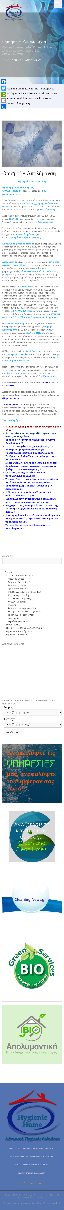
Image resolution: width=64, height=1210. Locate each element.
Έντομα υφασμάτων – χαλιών (24, 611)
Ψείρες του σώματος (19, 598)
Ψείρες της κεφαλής (19, 595)
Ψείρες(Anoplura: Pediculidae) (24, 591)
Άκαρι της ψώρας (17, 585)
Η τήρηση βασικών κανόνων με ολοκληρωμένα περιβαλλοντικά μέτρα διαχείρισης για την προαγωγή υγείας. (33, 518)
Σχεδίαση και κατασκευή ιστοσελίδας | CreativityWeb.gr (32, 1203)
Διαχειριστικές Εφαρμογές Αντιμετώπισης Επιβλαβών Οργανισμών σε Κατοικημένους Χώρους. (31, 508)
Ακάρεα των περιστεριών (22, 608)
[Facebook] (4, 82)
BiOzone (10, 98)
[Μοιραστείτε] (4, 107)
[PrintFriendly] (4, 94)
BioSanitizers (49, 93)
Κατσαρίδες (14, 618)
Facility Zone (43, 98)
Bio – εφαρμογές (44, 88)
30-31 (5, 404)
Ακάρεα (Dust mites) (19, 581)
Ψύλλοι (12, 604)
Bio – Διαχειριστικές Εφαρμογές (39, 1156)
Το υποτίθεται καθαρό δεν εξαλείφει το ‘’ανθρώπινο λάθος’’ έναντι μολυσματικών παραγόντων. (31, 456)
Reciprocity (24, 103)
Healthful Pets (25, 98)
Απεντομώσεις (16, 578)
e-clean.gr (43, 1165)
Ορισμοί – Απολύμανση (19, 631)
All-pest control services (20, 575)
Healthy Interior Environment (22, 93)
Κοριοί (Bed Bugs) (17, 601)
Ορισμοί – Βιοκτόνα (17, 634)
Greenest (10, 103)
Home (5, 60)
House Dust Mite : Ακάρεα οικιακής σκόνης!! (31, 462)
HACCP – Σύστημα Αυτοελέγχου (24, 627)
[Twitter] (4, 88)
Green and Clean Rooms (19, 88)
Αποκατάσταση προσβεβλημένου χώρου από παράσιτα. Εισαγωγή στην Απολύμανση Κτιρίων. (31, 395)
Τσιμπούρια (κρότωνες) (21, 614)
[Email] (4, 100)
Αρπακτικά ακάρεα (18, 588)
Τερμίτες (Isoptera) (18, 621)
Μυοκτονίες (13, 624)
